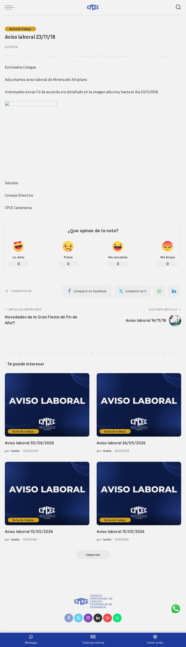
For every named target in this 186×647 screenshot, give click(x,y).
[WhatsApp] (159, 291)
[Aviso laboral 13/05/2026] (47, 493)
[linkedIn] (174, 291)
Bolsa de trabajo (20, 29)
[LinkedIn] (97, 618)
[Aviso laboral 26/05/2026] (139, 405)
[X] (78, 618)
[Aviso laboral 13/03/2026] (139, 493)
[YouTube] (107, 618)
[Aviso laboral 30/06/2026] (47, 405)
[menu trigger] (11, 7)
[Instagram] (88, 618)
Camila (15, 450)
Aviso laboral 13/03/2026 (120, 531)
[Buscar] (178, 7)
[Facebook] (68, 618)
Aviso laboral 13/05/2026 (29, 531)
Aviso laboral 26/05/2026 (121, 442)
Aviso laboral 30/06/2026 (29, 442)
